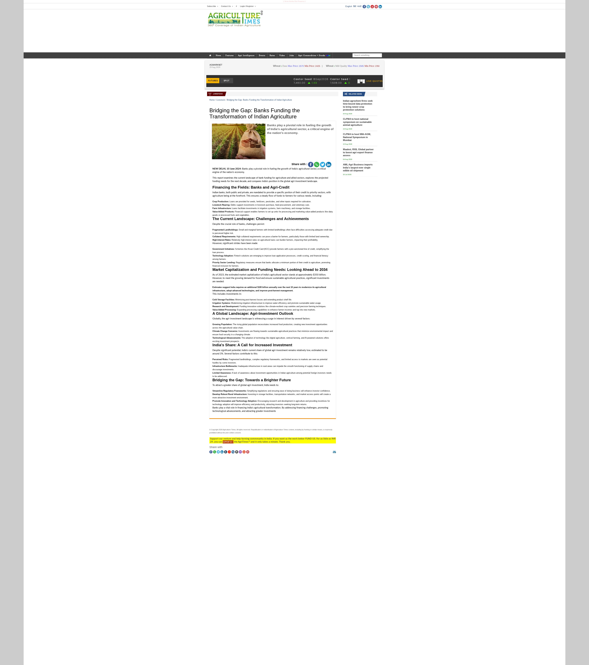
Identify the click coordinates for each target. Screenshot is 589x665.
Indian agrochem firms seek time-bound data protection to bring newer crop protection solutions (358, 105)
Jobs (291, 55)
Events (262, 55)
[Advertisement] (324, 30)
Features (229, 55)
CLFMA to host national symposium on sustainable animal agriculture (357, 122)
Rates (272, 55)
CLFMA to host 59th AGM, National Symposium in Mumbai (357, 137)
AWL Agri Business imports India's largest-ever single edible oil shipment (358, 167)
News (218, 55)
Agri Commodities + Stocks (312, 55)
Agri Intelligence (246, 55)
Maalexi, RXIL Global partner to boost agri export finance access (358, 152)
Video (282, 55)
